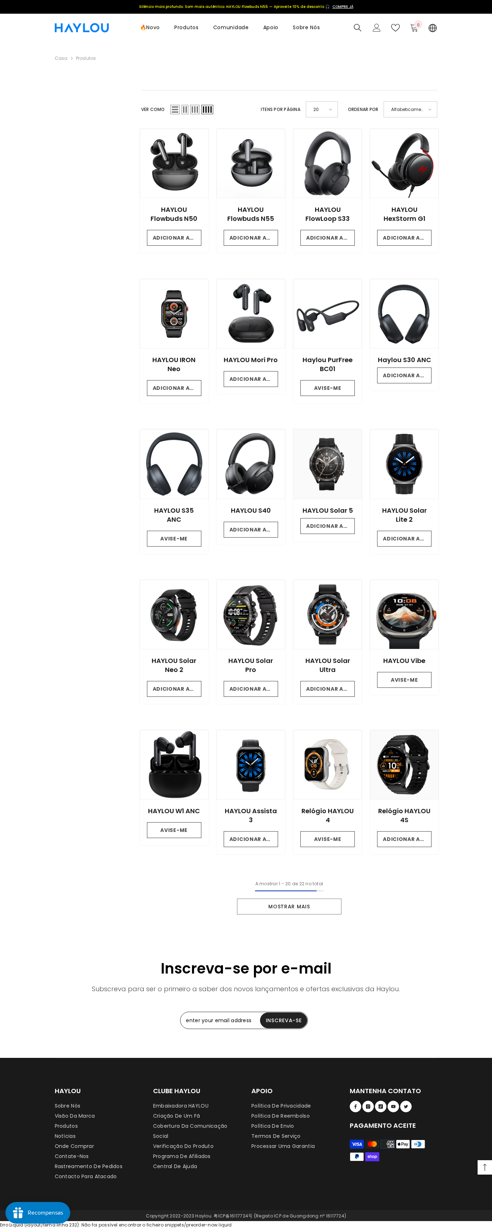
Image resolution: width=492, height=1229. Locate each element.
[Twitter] (406, 1106)
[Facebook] (355, 1106)
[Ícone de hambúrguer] (433, 27)
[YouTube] (393, 1106)
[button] (175, 109)
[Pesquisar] (357, 27)
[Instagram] (368, 1106)
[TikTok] (380, 1106)
